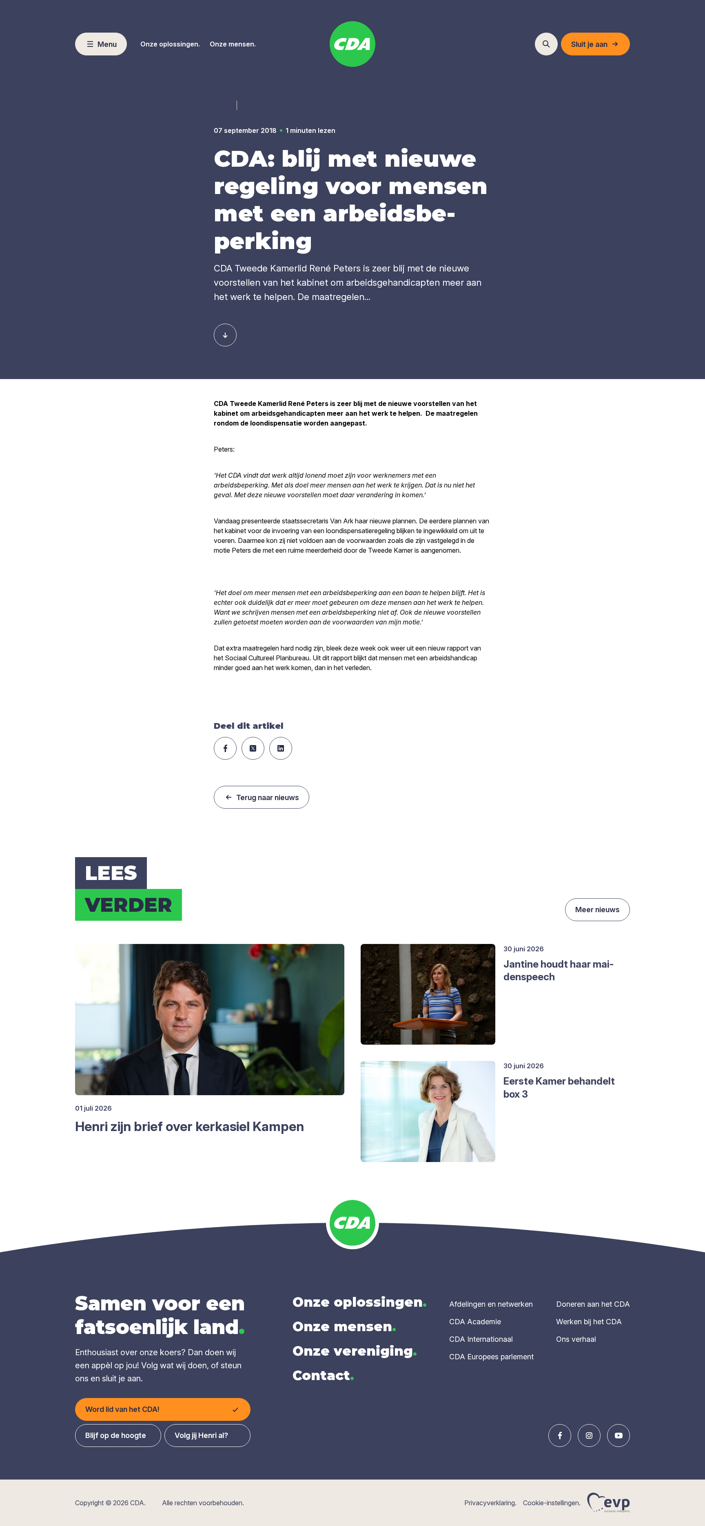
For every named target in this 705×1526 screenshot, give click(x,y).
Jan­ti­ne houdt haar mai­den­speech (558, 970)
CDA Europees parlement (491, 1356)
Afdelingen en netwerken (491, 1304)
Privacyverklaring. (490, 1503)
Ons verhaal (576, 1339)
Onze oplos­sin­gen (360, 1302)
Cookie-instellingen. (552, 1503)
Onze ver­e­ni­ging (355, 1351)
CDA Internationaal (481, 1339)
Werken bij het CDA (589, 1321)
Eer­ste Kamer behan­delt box (559, 1087)
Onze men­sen (344, 1326)
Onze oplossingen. (170, 44)
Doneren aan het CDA (593, 1304)
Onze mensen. (233, 44)
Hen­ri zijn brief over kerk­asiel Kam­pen (189, 1126)
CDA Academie (475, 1321)
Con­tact (323, 1375)
